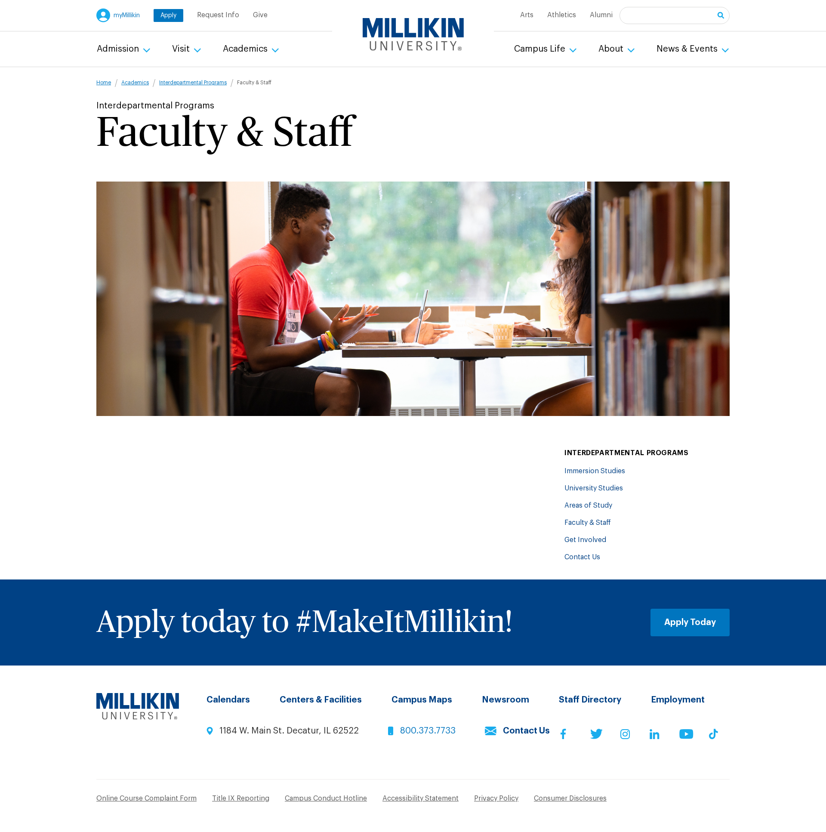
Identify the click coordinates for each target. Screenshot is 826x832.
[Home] (413, 34)
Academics (246, 49)
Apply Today (690, 622)
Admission (119, 49)
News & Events (688, 49)
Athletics (561, 15)
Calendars (228, 700)
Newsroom (505, 700)
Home (103, 82)
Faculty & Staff (587, 522)
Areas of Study (588, 505)
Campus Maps (421, 700)
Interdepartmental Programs (193, 82)
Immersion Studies (594, 471)
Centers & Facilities (321, 700)
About (612, 49)
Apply (168, 15)
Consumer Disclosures (570, 798)
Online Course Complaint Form (146, 798)
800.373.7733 (428, 731)
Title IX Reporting (240, 798)
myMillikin (127, 15)
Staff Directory (590, 700)
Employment (678, 700)
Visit (182, 49)
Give (260, 15)
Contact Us (582, 557)
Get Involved (585, 539)
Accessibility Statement (420, 798)
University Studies (593, 488)
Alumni (601, 15)
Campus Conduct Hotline (326, 798)
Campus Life (540, 49)
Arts (526, 15)
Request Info (218, 15)
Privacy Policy (496, 798)
